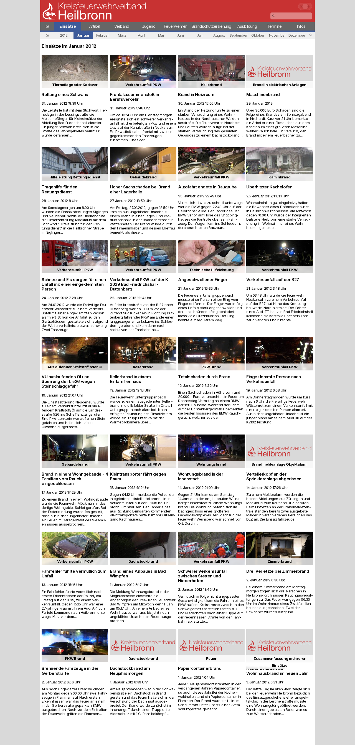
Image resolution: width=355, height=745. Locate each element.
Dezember (296, 35)
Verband (121, 26)
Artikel (94, 26)
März (122, 35)
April (141, 35)
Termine (274, 26)
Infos (301, 26)
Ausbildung (247, 26)
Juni (180, 35)
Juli (199, 35)
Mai (161, 35)
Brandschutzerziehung (211, 26)
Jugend (149, 26)
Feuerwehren (175, 26)
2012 (63, 35)
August (219, 35)
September (239, 35)
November (277, 35)
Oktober (257, 35)
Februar (102, 35)
